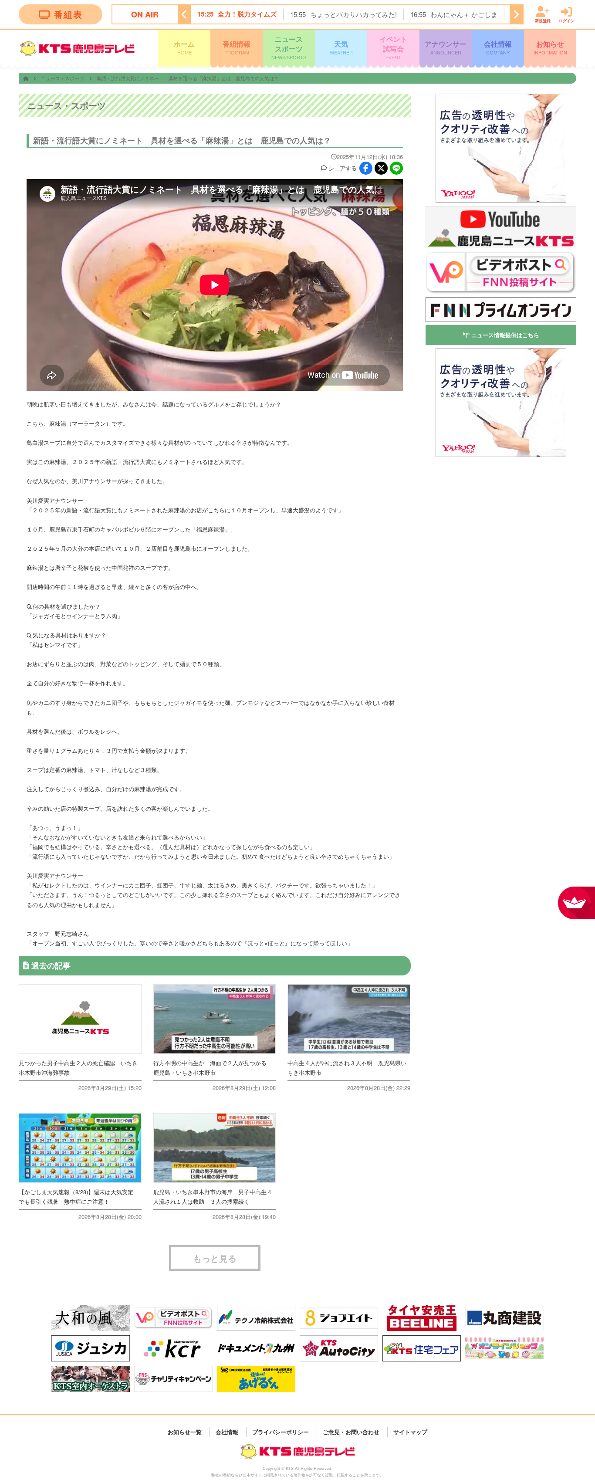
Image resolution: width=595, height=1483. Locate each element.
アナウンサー (446, 47)
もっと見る (215, 1258)
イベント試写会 (393, 47)
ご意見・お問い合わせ (351, 1432)
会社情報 (498, 47)
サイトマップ (410, 1432)
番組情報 (236, 47)
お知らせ (550, 47)
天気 (341, 47)
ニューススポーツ (288, 47)
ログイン (567, 20)
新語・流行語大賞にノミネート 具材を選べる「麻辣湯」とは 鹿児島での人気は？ (188, 77)
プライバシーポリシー (280, 1432)
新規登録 (543, 20)
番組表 (68, 14)
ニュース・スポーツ (63, 77)
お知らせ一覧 (185, 1432)
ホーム (184, 47)
